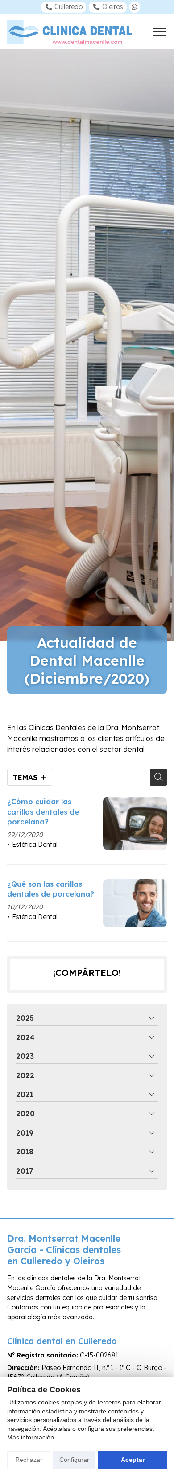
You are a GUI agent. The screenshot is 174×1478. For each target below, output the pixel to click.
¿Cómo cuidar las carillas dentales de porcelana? (43, 811)
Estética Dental (35, 845)
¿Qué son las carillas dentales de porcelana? (50, 889)
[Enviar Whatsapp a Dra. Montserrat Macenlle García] (134, 7)
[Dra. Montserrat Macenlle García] (69, 32)
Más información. (31, 1437)
